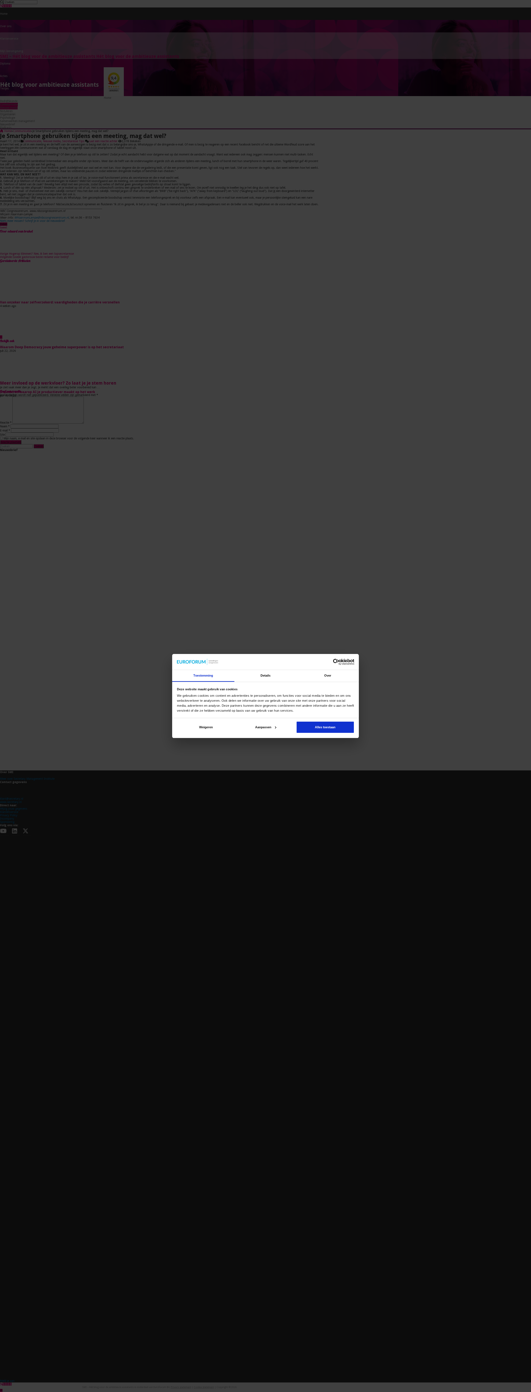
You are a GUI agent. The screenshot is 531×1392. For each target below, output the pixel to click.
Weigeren (206, 727)
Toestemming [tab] (203, 675)
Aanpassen (263, 727)
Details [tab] (266, 675)
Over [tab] (327, 675)
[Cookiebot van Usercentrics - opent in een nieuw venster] (336, 662)
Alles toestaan (325, 727)
